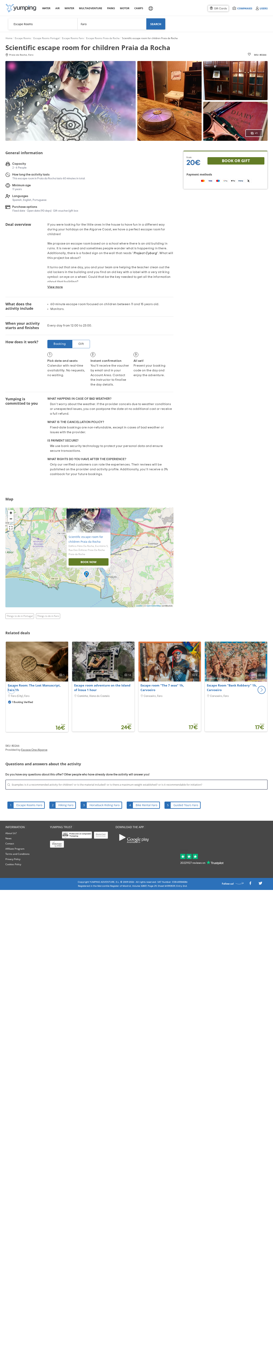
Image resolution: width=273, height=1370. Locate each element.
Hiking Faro (65, 805)
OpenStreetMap (153, 605)
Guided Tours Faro (185, 805)
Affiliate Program (14, 848)
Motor (124, 8)
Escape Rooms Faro (29, 805)
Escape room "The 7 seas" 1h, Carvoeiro (162, 687)
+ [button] (11, 512)
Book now (89, 562)
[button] (262, 690)
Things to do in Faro (48, 616)
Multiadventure (90, 8)
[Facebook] (250, 884)
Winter (69, 8)
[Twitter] (260, 884)
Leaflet (139, 605)
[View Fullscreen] (11, 528)
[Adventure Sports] (21, 8)
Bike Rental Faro (146, 805)
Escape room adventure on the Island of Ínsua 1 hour (102, 687)
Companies (244, 8)
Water (46, 8)
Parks (111, 8)
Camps (138, 8)
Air (57, 8)
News (8, 838)
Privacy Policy (12, 859)
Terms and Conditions (17, 854)
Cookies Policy (13, 864)
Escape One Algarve (34, 750)
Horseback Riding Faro (105, 805)
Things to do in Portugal (20, 616)
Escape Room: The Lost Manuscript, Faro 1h (34, 687)
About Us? (11, 833)
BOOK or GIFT (236, 160)
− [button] (11, 518)
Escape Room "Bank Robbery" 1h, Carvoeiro (232, 687)
